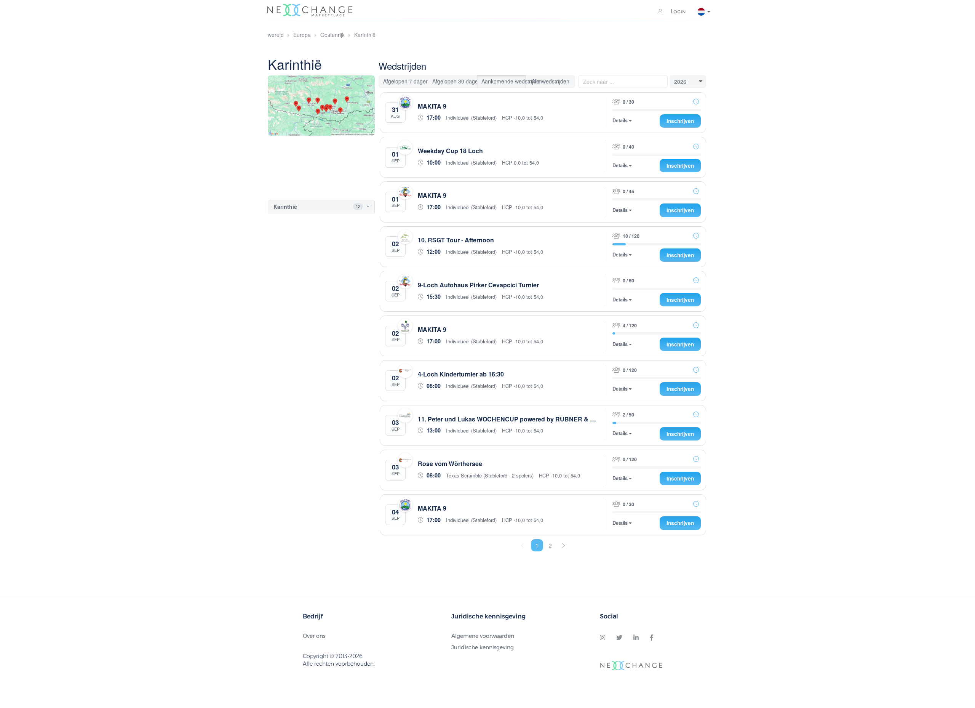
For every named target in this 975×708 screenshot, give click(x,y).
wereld (276, 34)
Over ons (314, 636)
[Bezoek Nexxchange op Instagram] (602, 638)
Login (677, 11)
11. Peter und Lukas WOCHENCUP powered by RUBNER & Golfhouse (519, 419)
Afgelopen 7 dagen (405, 81)
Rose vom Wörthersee (450, 463)
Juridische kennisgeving (482, 647)
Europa (302, 34)
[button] (361, 206)
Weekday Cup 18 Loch (450, 150)
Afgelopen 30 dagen (454, 81)
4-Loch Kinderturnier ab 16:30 (461, 374)
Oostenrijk (332, 34)
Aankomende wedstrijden (503, 81)
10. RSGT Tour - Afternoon (456, 239)
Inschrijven (680, 121)
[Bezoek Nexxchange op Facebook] (652, 638)
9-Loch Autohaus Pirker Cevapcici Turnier (478, 284)
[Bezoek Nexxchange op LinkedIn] (636, 638)
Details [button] (620, 120)
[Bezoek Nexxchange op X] (619, 638)
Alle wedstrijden (550, 81)
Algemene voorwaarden (482, 636)
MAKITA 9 (432, 106)
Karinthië (365, 34)
